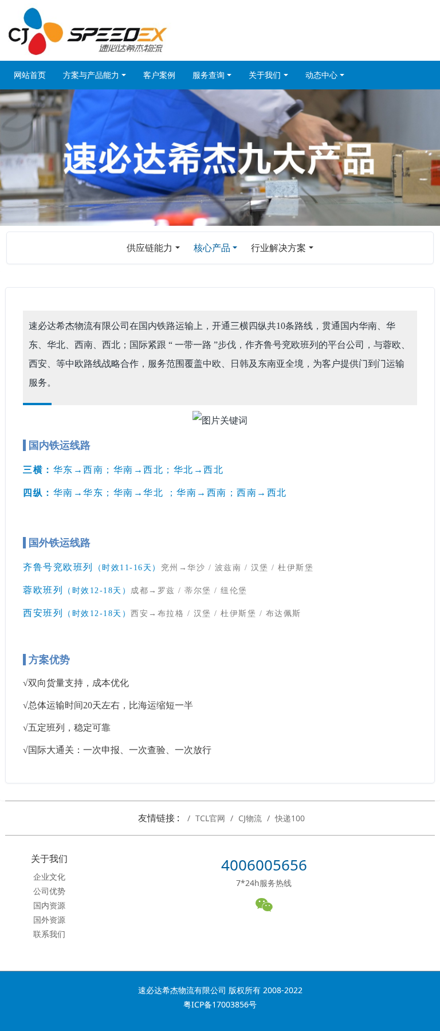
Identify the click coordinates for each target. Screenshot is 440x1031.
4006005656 (264, 864)
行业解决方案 (278, 247)
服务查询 (208, 74)
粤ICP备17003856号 (220, 1004)
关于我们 (265, 74)
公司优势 (49, 890)
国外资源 (49, 919)
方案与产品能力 (91, 74)
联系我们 (49, 933)
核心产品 (212, 247)
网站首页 (30, 74)
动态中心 (321, 74)
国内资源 (49, 905)
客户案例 (159, 74)
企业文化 (49, 876)
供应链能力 (149, 247)
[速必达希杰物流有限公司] (88, 30)
